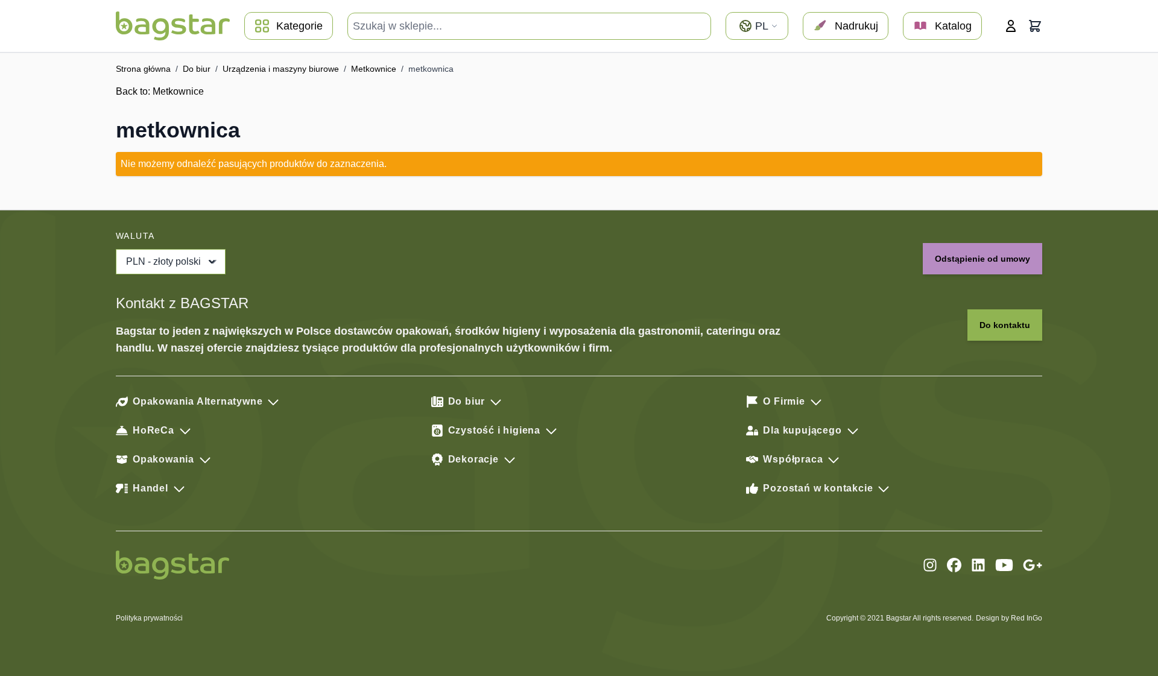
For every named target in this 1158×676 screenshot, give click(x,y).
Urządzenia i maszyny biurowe (281, 69)
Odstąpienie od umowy (982, 259)
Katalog (953, 26)
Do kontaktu (1004, 325)
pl (761, 26)
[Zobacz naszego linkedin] (978, 565)
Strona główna (143, 69)
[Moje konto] (1011, 26)
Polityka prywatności (149, 618)
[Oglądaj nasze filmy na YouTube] (1004, 565)
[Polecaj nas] (1032, 565)
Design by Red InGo (1009, 618)
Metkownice (373, 69)
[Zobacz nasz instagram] (930, 565)
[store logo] (173, 25)
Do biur (196, 69)
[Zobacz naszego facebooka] (954, 565)
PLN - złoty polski (163, 261)
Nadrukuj (856, 26)
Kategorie (299, 26)
